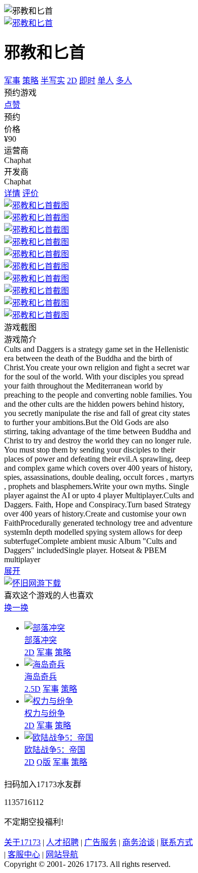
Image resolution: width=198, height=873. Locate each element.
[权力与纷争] (48, 701)
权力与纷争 (44, 713)
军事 (12, 80)
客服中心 (24, 854)
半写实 (53, 80)
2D (72, 80)
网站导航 (62, 854)
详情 (12, 193)
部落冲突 (40, 640)
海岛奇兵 (40, 676)
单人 (105, 80)
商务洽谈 (138, 842)
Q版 (44, 762)
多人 (124, 80)
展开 (12, 571)
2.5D (32, 689)
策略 (30, 80)
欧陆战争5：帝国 (54, 750)
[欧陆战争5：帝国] (58, 737)
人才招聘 (62, 842)
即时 (87, 80)
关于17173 (22, 842)
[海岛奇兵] (44, 664)
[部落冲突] (44, 628)
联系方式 (176, 842)
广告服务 (100, 842)
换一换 (16, 607)
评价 (30, 193)
